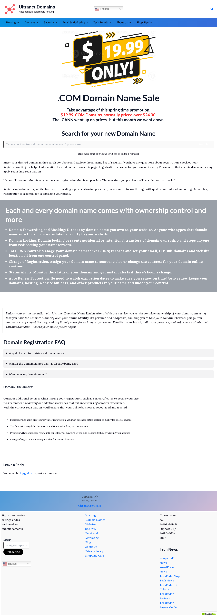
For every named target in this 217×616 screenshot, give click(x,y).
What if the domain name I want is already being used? (44, 363)
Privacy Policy (94, 551)
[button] (212, 9)
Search (203, 144)
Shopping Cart (94, 555)
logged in (26, 473)
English (104, 8)
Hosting (90, 515)
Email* (7, 539)
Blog (88, 542)
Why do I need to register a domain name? (36, 353)
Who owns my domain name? (28, 374)
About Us (91, 546)
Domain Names (95, 519)
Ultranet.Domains (37, 6)
